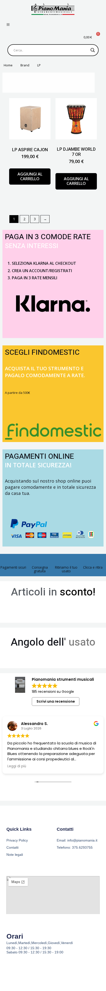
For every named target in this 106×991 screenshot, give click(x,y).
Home (8, 65)
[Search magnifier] (92, 50)
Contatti (12, 847)
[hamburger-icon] (8, 25)
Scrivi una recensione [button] (55, 701)
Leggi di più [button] (54, 766)
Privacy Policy (17, 840)
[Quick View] (33, 165)
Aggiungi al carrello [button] (30, 176)
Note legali (14, 855)
